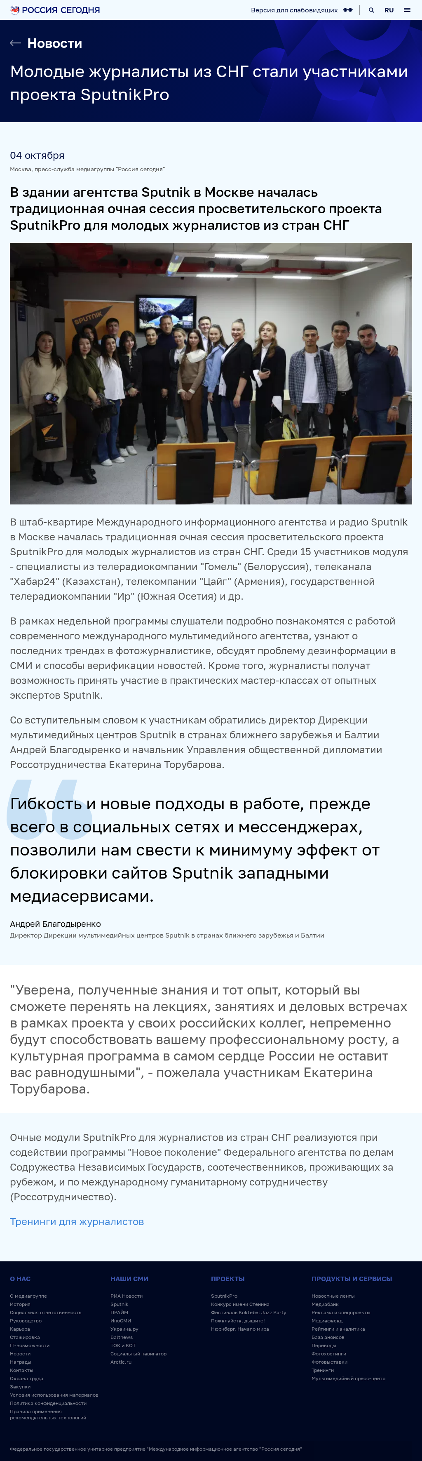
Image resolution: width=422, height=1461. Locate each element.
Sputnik (119, 1304)
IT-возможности (29, 1345)
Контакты (21, 1370)
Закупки (20, 1386)
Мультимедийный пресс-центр (348, 1378)
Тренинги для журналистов (77, 1221)
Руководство (26, 1320)
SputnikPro (224, 1296)
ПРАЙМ (119, 1312)
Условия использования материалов (54, 1395)
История (20, 1304)
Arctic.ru (120, 1362)
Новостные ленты (333, 1296)
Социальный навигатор (138, 1353)
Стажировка (25, 1337)
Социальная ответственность (45, 1312)
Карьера (20, 1329)
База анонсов (328, 1337)
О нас (20, 1279)
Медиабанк (325, 1304)
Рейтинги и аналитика (338, 1329)
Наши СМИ (129, 1279)
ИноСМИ (120, 1320)
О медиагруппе (28, 1296)
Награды (20, 1362)
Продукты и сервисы (352, 1279)
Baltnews (121, 1337)
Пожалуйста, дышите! (238, 1320)
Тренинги (323, 1370)
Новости (20, 1353)
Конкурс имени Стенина (240, 1304)
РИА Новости (126, 1296)
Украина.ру (124, 1329)
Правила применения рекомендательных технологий (48, 1414)
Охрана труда (26, 1378)
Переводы (324, 1345)
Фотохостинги (329, 1353)
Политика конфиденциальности (48, 1403)
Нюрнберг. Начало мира (240, 1329)
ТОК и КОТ (123, 1345)
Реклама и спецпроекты (341, 1312)
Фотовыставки (329, 1362)
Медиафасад (327, 1320)
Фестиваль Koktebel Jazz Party (248, 1312)
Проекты (228, 1279)
